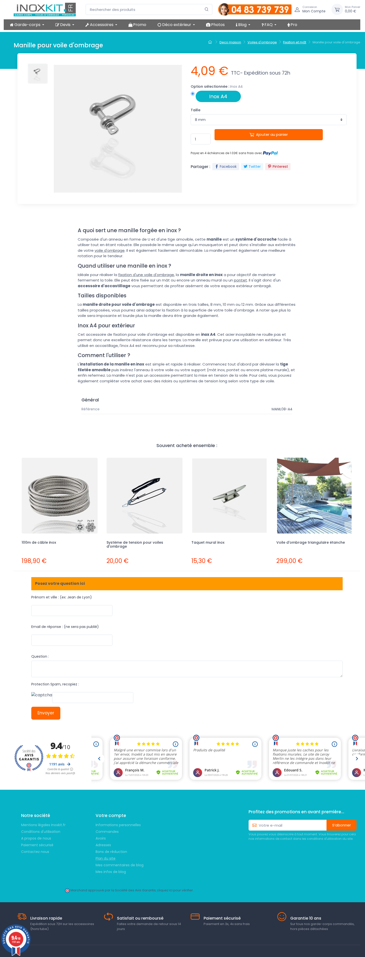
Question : (40, 656)
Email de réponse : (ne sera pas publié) (65, 626)
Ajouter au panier (272, 134)
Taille (195, 110)
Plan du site (105, 858)
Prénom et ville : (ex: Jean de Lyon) (61, 597)
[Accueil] (210, 42)
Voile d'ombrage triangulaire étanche (310, 542)
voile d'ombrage (110, 250)
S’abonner (341, 825)
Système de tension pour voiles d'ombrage (135, 544)
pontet (240, 280)
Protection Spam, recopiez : (55, 684)
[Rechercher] (206, 9)
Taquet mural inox (207, 542)
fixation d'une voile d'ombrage (146, 274)
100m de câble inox (39, 542)
